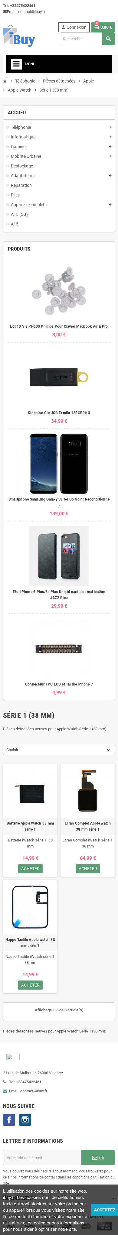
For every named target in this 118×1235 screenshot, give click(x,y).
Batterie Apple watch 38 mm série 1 (30, 826)
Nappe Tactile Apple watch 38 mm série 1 (30, 943)
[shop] (19, 35)
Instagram (25, 1120)
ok (100, 1158)
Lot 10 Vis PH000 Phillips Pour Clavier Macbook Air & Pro (59, 326)
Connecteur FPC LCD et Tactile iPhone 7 (59, 684)
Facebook (9, 1120)
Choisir (12, 749)
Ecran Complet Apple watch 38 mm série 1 (88, 826)
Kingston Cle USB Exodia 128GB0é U (59, 413)
